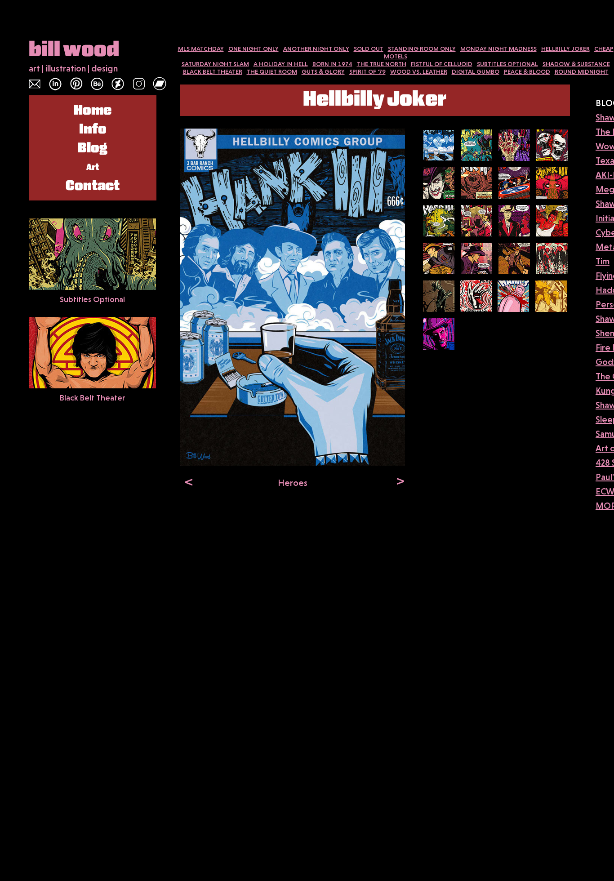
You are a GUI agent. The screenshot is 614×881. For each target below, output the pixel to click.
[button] (187, 481)
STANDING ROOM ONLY (422, 48)
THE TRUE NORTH (381, 63)
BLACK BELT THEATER (212, 71)
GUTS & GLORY (323, 71)
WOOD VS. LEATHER (418, 71)
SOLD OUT (368, 48)
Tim (603, 261)
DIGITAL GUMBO (475, 71)
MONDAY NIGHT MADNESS (498, 48)
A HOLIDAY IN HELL (281, 63)
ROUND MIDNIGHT (582, 71)
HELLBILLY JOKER (565, 48)
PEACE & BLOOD (527, 71)
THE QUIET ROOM (272, 71)
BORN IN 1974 (332, 63)
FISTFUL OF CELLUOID (441, 63)
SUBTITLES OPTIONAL (507, 63)
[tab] (439, 145)
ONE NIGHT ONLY (253, 48)
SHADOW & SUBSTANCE (576, 63)
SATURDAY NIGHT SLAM (215, 63)
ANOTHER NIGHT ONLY (316, 48)
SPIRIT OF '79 (367, 71)
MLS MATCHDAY (201, 48)
